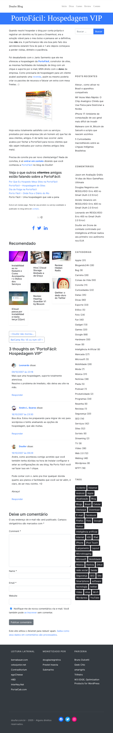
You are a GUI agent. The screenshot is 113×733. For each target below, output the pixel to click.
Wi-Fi (95, 592)
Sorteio (79, 433)
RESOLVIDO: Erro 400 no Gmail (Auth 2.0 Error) (88, 216)
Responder (17, 395)
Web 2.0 (79, 453)
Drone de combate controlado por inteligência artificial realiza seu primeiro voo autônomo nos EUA (89, 233)
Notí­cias (79, 379)
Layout (95, 548)
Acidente (80, 487)
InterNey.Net (17, 684)
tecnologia (81, 586)
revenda (37, 76)
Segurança (80, 413)
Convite (79, 285)
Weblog (79, 458)
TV (76, 443)
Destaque (81, 509)
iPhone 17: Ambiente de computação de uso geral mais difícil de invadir (88, 117)
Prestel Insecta (50, 664)
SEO (77, 418)
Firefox (80, 520)
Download (94, 509)
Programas (80, 398)
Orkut (100, 564)
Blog (93, 498)
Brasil (88, 504)
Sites (77, 428)
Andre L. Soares (27, 407)
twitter (93, 586)
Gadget (79, 324)
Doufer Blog (16, 6)
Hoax (78, 344)
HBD (13, 679)
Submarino (48, 669)
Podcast (79, 389)
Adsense (92, 487)
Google (79, 334)
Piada (78, 384)
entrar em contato (34, 161)
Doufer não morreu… (23, 334)
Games (78, 329)
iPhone (79, 542)
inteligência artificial (86, 531)
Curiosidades (82, 290)
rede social (82, 570)
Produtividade (82, 393)
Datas (78, 295)
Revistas (79, 408)
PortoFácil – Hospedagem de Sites (27, 185)
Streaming (80, 438)
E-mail (79, 515)
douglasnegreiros (52, 659)
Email (12, 582)
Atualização (82, 498)
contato (35, 209)
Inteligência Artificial (85, 349)
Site (99, 575)
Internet (80, 537)
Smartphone (82, 581)
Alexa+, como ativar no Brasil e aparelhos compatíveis (87, 88)
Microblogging (83, 553)
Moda (78, 369)
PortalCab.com (19, 689)
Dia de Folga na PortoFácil (23, 189)
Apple (78, 260)
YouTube (94, 597)
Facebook (91, 515)
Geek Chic (79, 664)
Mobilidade (81, 364)
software (96, 581)
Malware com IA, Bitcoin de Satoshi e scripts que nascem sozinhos (89, 130)
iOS (89, 537)
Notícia (90, 564)
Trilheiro (78, 674)
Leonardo (24, 365)
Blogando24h (82, 265)
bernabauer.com (19, 659)
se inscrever (30, 612)
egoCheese (17, 674)
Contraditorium (19, 669)
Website (13, 595)
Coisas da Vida (83, 280)
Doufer (23, 446)
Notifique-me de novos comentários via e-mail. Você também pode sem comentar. (39, 610)
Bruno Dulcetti (81, 659)
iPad (96, 537)
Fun (77, 319)
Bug (77, 270)
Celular (97, 504)
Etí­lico (78, 309)
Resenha (79, 403)
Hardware (80, 339)
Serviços (79, 423)
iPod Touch (92, 542)
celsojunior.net (18, 664)
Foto (77, 314)
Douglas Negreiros (85, 187)
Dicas (78, 299)
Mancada (80, 354)
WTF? (78, 468)
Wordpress (80, 463)
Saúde (94, 570)
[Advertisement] (89, 56)
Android (80, 493)
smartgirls (79, 669)
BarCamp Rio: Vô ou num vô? (26, 339)
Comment (15, 531)
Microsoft (80, 359)
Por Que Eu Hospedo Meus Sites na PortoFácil (33, 181)
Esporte (79, 304)
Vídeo (78, 448)
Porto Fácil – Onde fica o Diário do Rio (29, 193)
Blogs (79, 504)
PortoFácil (43, 61)
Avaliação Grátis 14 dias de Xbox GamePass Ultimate (89, 178)
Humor (79, 526)
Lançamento (82, 548)
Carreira (79, 275)
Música (78, 374)
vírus (87, 592)
